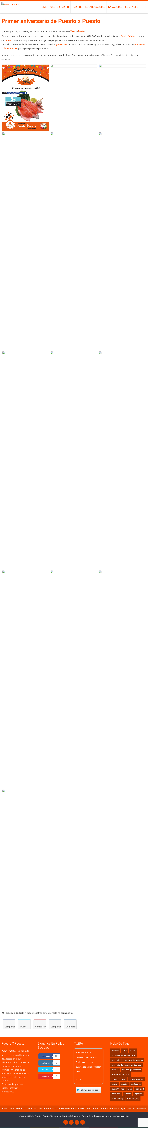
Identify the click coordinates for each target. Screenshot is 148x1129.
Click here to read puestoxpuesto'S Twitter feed (88, 1067)
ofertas (115, 1069)
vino (130, 1089)
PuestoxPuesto (59, 7)
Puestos (77, 7)
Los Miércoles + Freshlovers (70, 1108)
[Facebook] (65, 1122)
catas (132, 1050)
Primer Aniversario (120, 1074)
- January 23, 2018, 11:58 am (86, 1057)
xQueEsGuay (117, 1098)
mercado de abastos (133, 1060)
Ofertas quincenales (131, 1069)
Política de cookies (137, 1108)
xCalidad (140, 1089)
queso (114, 1084)
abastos (115, 1050)
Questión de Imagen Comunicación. (112, 1116)
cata (125, 1050)
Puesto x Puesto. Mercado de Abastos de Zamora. (58, 1116)
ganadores (61, 44)
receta (124, 1084)
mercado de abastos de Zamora (126, 1065)
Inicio (4, 1108)
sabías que (136, 1084)
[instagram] (82, 1122)
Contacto (131, 7)
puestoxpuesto (83, 1052)
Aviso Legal (119, 1108)
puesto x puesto (119, 1079)
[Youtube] (77, 1122)
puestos (9, 40)
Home (43, 7)
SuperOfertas (118, 1089)
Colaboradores (95, 7)
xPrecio (127, 1093)
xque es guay (133, 1098)
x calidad (116, 1093)
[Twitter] (71, 1122)
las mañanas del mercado (123, 1055)
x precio (138, 1093)
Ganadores (115, 7)
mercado (116, 1060)
